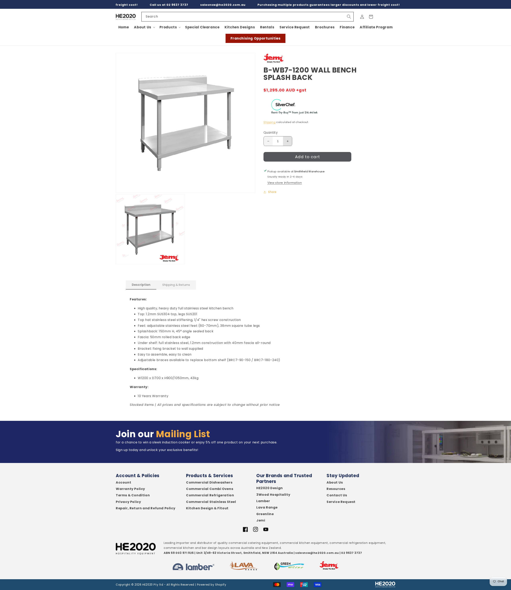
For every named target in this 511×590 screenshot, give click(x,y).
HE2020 (147, 585)
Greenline (265, 514)
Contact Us (337, 495)
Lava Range (267, 507)
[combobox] (247, 16)
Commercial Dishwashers (209, 482)
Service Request (341, 502)
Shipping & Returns (176, 285)
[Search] (349, 16)
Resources (336, 489)
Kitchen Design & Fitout (207, 508)
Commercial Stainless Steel (211, 502)
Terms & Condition (133, 495)
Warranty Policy (130, 489)
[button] (144, 27)
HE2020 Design (269, 488)
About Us (335, 482)
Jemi (260, 520)
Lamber (263, 501)
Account (123, 482)
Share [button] (272, 192)
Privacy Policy (128, 502)
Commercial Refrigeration (210, 495)
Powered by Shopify (211, 585)
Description (141, 285)
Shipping (269, 122)
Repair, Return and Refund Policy (145, 508)
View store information (284, 183)
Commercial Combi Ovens (209, 489)
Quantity (270, 132)
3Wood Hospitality (273, 495)
